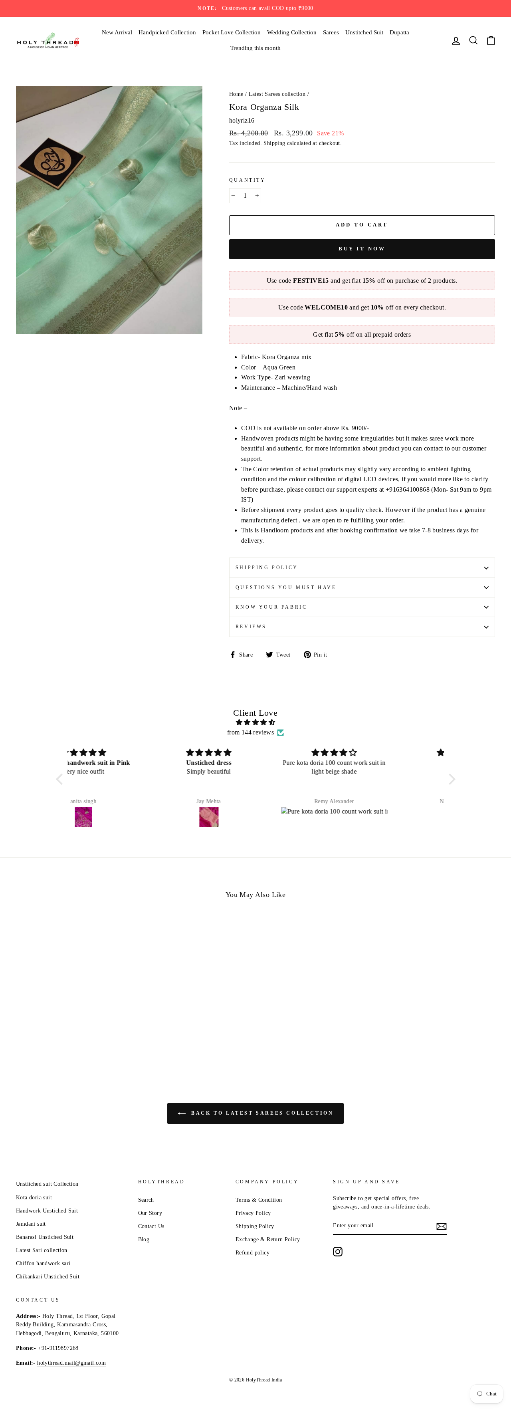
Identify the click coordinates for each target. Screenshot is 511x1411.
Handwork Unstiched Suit (47, 1211)
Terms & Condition (259, 1200)
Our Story (150, 1213)
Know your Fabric (271, 607)
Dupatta (399, 32)
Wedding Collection (292, 32)
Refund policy (252, 1253)
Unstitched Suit (364, 32)
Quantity (247, 180)
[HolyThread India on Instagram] (338, 1251)
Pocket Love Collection (231, 32)
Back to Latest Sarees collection (261, 1113)
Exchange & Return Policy (268, 1239)
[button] (61, 779)
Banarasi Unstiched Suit (44, 1237)
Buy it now (362, 249)
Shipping (274, 143)
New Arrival (117, 32)
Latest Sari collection (41, 1250)
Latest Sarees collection (277, 94)
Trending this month (255, 48)
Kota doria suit (34, 1198)
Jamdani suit (31, 1224)
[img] (255, 722)
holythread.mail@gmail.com (71, 1363)
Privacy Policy (253, 1213)
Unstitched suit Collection (47, 1184)
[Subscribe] (441, 1226)
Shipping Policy (267, 567)
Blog (144, 1239)
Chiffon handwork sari (43, 1263)
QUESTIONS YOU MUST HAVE (286, 587)
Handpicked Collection (167, 32)
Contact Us (151, 1226)
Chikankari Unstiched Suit (47, 1277)
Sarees (331, 32)
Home (236, 94)
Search (146, 1200)
